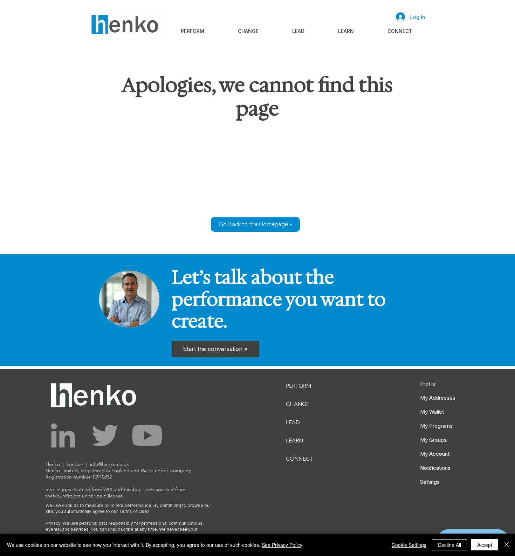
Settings (430, 482)
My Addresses (437, 397)
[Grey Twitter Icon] (105, 435)
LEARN (294, 440)
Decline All (449, 544)
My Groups (433, 439)
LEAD (293, 422)
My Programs (436, 425)
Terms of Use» (134, 511)
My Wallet (432, 411)
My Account (434, 453)
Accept (484, 544)
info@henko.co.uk (109, 464)
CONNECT (299, 458)
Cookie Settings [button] (409, 544)
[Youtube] (147, 435)
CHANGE (297, 404)
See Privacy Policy (282, 544)
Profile (428, 383)
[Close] (506, 544)
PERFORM (298, 385)
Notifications (435, 468)
